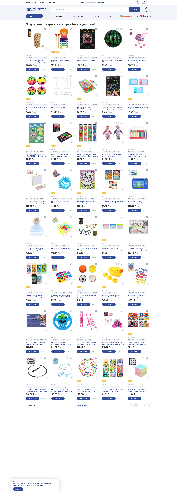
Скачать (96, 16)
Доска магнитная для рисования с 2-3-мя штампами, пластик (138, 108)
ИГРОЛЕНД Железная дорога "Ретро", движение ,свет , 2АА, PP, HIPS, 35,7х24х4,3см (36, 390)
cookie (31, 482)
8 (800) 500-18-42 (142, 2)
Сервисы (42, 3)
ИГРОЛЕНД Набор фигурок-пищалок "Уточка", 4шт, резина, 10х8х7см (112, 296)
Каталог (36, 16)
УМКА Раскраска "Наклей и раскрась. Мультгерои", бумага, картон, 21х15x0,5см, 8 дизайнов (138, 343)
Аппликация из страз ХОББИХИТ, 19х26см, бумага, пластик (86, 108)
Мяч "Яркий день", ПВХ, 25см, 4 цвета (36, 108)
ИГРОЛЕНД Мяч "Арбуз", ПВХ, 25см (112, 61)
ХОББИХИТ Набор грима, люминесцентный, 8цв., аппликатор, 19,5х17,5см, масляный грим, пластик (59, 155)
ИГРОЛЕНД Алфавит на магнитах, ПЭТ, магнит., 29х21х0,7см (135, 296)
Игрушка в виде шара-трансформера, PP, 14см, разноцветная (85, 390)
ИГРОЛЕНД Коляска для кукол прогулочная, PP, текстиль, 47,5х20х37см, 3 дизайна (87, 343)
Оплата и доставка (78, 16)
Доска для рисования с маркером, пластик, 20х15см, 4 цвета (112, 249)
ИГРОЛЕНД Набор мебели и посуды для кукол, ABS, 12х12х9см (60, 249)
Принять (18, 489)
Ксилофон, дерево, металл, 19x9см (60, 61)
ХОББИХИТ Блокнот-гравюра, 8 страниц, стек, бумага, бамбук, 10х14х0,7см (112, 108)
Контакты (51, 3)
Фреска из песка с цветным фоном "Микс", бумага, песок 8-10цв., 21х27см (87, 202)
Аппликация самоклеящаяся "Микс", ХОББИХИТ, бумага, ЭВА (35, 155)
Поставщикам (31, 3)
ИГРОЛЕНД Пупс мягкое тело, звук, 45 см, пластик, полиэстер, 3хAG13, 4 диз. (112, 155)
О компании (58, 16)
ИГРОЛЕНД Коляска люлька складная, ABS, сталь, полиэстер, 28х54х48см (137, 61)
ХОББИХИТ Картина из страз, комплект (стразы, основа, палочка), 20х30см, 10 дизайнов (36, 343)
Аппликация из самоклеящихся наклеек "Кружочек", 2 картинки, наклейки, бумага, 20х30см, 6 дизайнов (112, 202)
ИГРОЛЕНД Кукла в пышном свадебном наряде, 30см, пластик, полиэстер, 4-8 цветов (36, 249)
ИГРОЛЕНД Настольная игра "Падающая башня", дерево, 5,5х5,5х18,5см (35, 61)
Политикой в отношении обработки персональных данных (32, 484)
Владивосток (100, 3)
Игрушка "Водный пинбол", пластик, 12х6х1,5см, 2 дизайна (36, 296)
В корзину (32, 69)
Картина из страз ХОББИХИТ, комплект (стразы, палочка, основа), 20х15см (86, 61)
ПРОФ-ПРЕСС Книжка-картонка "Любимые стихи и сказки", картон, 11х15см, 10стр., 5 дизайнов (113, 390)
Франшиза (147, 16)
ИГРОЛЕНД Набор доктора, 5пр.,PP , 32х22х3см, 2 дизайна (61, 390)
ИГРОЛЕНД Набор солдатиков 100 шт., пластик (87, 249)
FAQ (110, 16)
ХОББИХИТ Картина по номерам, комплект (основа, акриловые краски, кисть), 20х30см (137, 249)
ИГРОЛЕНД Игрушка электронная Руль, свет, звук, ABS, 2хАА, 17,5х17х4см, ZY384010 (61, 343)
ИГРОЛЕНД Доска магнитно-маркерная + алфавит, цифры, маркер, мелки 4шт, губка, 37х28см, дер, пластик (36, 202)
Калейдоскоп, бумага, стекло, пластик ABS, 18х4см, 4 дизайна (87, 155)
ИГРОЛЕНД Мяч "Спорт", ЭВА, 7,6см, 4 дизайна (87, 296)
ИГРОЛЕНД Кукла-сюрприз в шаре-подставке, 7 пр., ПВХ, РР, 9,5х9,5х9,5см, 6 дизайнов (113, 343)
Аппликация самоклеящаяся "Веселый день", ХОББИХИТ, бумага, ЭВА (60, 296)
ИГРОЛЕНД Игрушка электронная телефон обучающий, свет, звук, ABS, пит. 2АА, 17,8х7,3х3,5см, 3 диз (61, 108)
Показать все (82, 406)
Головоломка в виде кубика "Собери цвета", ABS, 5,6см (137, 390)
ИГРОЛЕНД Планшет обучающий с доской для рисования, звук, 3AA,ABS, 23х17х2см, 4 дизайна (136, 202)
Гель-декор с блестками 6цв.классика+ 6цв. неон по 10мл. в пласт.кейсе (137, 155)
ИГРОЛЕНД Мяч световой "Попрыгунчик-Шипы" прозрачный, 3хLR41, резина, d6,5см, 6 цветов (60, 202)
